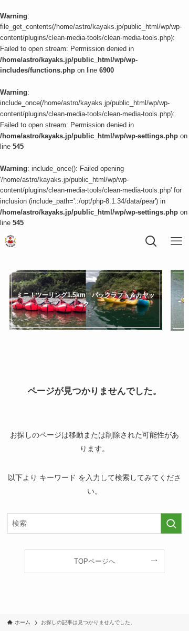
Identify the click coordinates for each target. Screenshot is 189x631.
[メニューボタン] (176, 241)
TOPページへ (95, 561)
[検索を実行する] (171, 523)
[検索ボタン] (151, 241)
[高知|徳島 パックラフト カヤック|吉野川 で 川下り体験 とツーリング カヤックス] (10, 241)
